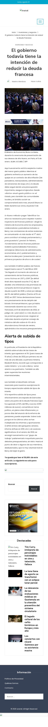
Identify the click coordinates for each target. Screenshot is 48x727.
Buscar (11, 484)
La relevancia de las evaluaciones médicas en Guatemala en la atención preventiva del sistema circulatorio (32, 600)
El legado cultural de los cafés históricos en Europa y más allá (32, 624)
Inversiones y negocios (24, 45)
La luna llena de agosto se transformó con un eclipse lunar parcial (32, 577)
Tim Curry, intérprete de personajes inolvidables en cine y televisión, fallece (32, 556)
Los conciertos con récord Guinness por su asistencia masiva (32, 643)
